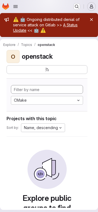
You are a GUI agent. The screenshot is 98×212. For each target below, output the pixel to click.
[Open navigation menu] (15, 6)
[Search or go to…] (77, 6)
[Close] (91, 19)
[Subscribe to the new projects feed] (47, 69)
